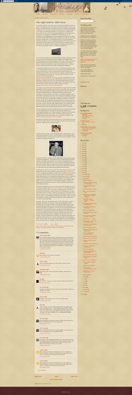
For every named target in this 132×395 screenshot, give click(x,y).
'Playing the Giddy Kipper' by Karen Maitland (89, 252)
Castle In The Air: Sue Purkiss (89, 227)
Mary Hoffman (43, 269)
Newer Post (38, 376)
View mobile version (56, 379)
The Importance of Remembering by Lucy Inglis (90, 268)
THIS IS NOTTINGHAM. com (57, 188)
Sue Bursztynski (43, 235)
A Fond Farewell (85, 134)
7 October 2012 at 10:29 (45, 257)
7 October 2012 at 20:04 (45, 300)
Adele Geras (46, 226)
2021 (83, 153)
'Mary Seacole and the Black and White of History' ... (89, 216)
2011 (83, 294)
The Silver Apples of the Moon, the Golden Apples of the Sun (89, 129)
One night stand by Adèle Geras (90, 254)
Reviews (62, 14)
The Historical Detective (88, 249)
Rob (41, 253)
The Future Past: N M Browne (89, 260)
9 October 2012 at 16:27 (45, 345)
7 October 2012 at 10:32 (45, 265)
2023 (83, 149)
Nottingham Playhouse (52, 227)
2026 (83, 143)
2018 (83, 160)
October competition (87, 180)
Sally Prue (42, 261)
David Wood (52, 226)
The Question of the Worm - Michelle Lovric (89, 246)
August (85, 276)
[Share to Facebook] (55, 224)
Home (38, 14)
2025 (83, 145)
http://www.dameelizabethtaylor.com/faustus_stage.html (49, 77)
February (85, 289)
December (85, 174)
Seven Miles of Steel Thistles (89, 127)
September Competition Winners (90, 243)
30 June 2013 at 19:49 (45, 367)
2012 (83, 172)
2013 (83, 170)
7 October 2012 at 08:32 (45, 248)
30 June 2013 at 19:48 (45, 356)
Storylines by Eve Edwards (89, 265)
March (84, 287)
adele (41, 304)
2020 (83, 155)
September (85, 274)
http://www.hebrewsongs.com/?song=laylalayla (50, 116)
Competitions (85, 14)
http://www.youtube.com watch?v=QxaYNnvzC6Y (50, 85)
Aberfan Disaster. (68, 171)
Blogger (68, 392)
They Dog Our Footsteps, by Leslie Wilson (89, 207)
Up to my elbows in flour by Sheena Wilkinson (87, 116)
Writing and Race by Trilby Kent (90, 236)
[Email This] (51, 224)
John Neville (43, 227)
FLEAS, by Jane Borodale (88, 210)
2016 (83, 164)
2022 (83, 151)
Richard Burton (60, 227)
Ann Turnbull (43, 287)
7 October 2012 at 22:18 (45, 314)
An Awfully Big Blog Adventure (87, 114)
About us (45, 14)
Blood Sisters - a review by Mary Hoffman (89, 271)
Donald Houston (59, 226)
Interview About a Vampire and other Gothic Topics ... (89, 221)
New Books (53, 14)
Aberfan (41, 226)
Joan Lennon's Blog (87, 133)
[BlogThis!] (53, 224)
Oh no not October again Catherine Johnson (88, 233)
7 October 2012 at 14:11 (45, 274)
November (85, 176)
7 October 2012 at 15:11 (45, 282)
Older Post (74, 376)
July (84, 279)
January (85, 291)
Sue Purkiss (42, 337)
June (84, 281)
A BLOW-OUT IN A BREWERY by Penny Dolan (90, 225)
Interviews (70, 14)
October (85, 178)
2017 (83, 162)
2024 (83, 147)
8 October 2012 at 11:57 (45, 323)
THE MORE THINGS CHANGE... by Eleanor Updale (88, 200)
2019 (83, 157)
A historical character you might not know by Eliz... (90, 183)
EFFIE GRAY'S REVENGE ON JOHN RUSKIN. (90, 204)
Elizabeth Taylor (66, 226)
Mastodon (87, 82)
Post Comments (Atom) (46, 383)
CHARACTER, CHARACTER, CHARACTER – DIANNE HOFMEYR (89, 196)
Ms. (40, 279)
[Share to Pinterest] (57, 224)
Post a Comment (42, 370)
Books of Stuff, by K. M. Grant (90, 189)
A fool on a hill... (86, 120)
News (77, 14)
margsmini (42, 350)
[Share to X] (54, 224)
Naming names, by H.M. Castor (90, 238)
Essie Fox (42, 296)
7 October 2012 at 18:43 (45, 292)
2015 (83, 166)
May (84, 283)
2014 (83, 168)
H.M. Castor (42, 318)
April (84, 285)
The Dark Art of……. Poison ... (90, 218)
